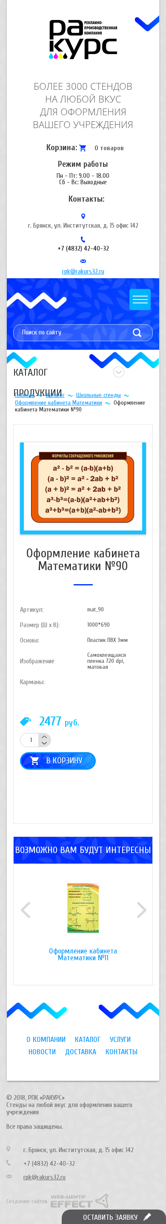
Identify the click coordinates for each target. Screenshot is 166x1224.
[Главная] (83, 39)
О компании (46, 1039)
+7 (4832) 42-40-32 (83, 248)
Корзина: (61, 147)
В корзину (64, 760)
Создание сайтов (27, 1201)
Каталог (55, 395)
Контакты (121, 1051)
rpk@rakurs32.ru (83, 271)
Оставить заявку (110, 1217)
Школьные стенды (98, 395)
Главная (24, 395)
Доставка (80, 1051)
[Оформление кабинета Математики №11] (83, 914)
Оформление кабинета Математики (58, 402)
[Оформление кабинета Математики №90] (83, 486)
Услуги (120, 1039)
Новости (42, 1051)
